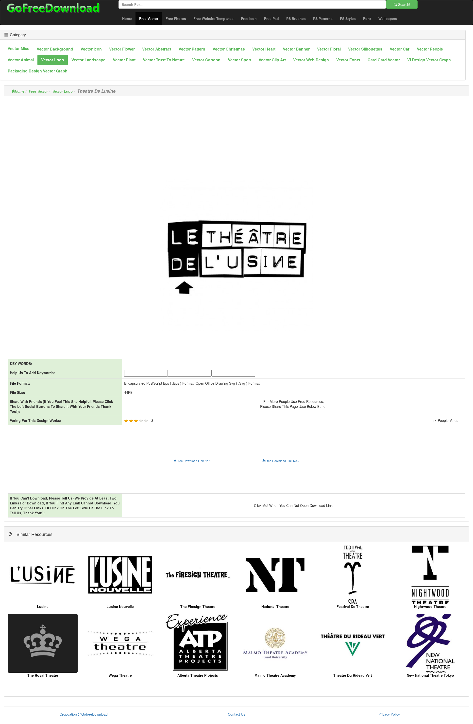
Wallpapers (387, 18)
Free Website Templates (213, 18)
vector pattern (192, 49)
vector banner (296, 49)
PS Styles (348, 18)
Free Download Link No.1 (194, 461)
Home (127, 18)
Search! (403, 4)
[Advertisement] (236, 134)
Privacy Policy (389, 714)
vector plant (124, 60)
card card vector (384, 60)
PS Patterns (323, 18)
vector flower (122, 49)
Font (367, 18)
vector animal (21, 60)
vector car (399, 49)
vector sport (239, 60)
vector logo (52, 60)
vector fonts (348, 60)
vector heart (263, 49)
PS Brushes (296, 18)
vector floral (329, 49)
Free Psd (271, 18)
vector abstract (156, 49)
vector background (55, 49)
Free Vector (150, 18)
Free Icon (249, 18)
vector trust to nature (164, 60)
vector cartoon (206, 60)
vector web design (311, 60)
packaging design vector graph (38, 71)
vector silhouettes (365, 49)
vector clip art (272, 60)
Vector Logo (62, 91)
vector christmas (229, 49)
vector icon (91, 49)
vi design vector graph (429, 60)
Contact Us (236, 714)
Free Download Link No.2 (282, 461)
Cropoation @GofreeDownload (84, 714)
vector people (430, 49)
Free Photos (176, 18)
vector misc (18, 48)
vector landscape (88, 60)
